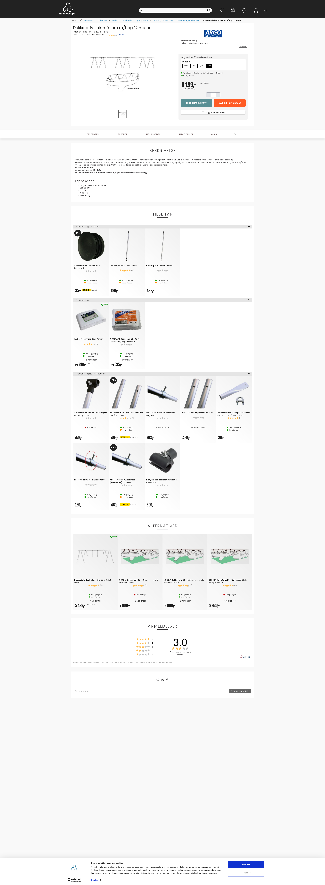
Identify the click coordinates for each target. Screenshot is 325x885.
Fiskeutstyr (103, 20)
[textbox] (151, 691)
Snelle (114, 20)
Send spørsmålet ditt (240, 691)
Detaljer (94, 880)
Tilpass (244, 873)
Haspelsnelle (126, 20)
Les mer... (243, 46)
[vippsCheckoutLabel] (230, 103)
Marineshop (89, 20)
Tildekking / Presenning (162, 20)
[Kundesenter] (243, 10)
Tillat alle (246, 864)
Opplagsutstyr (142, 20)
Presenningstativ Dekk (188, 20)
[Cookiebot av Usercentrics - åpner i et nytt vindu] (74, 880)
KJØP (196, 103)
